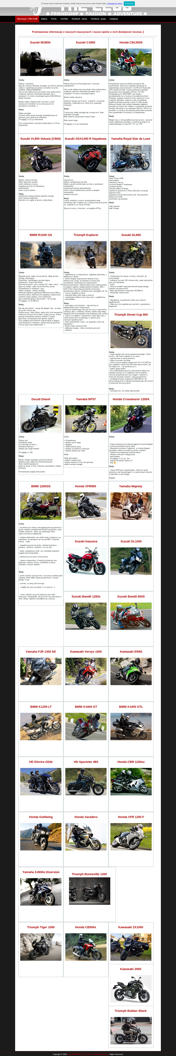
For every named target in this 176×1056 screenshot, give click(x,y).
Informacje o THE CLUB (27, 19)
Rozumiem (129, 3)
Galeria (44, 19)
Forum (54, 19)
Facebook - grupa (98, 19)
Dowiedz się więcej (114, 3)
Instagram (114, 19)
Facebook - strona (79, 19)
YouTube (64, 19)
